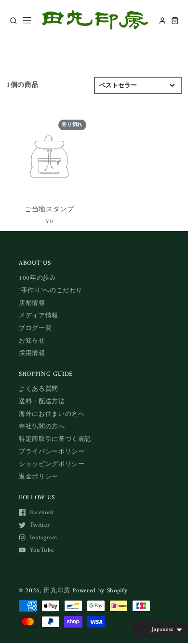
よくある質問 (38, 389)
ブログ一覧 (35, 328)
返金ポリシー (38, 476)
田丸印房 (57, 590)
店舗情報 (32, 303)
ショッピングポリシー (52, 464)
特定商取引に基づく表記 (55, 439)
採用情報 (32, 353)
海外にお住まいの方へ (52, 414)
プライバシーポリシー (52, 451)
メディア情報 (38, 315)
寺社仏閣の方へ (42, 426)
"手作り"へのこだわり (50, 290)
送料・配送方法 (42, 401)
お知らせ (32, 340)
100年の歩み (37, 278)
